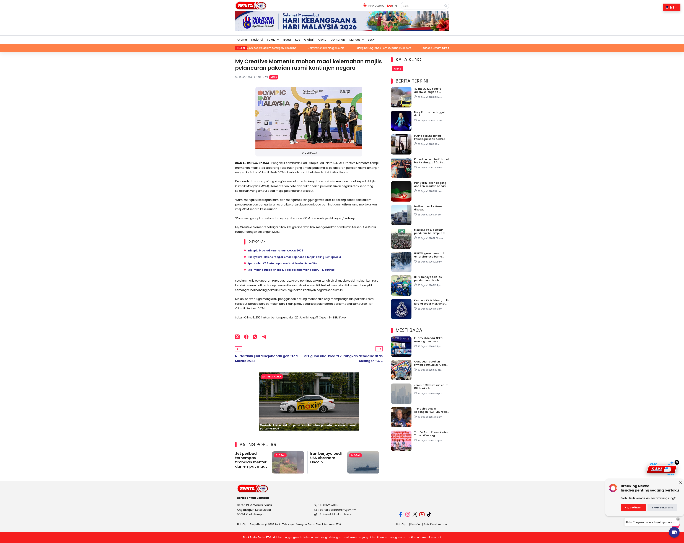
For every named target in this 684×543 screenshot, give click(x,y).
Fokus (271, 40)
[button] (273, 40)
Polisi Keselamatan (435, 524)
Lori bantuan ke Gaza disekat (428, 208)
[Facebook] (246, 336)
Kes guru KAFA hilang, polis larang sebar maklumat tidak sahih (431, 302)
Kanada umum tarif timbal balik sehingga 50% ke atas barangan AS (420, 48)
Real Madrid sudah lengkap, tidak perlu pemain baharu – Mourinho (291, 270)
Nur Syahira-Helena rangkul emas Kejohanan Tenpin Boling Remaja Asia (294, 257)
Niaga (287, 40)
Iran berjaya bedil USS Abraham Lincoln (326, 458)
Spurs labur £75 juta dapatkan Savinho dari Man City (282, 263)
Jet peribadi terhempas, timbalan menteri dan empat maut (251, 460)
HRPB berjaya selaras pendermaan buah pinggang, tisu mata (428, 278)
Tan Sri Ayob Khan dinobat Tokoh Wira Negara (431, 434)
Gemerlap (338, 40)
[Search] (446, 5)
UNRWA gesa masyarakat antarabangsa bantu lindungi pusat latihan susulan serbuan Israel (431, 255)
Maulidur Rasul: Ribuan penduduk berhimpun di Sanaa (429, 231)
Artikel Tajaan (271, 376)
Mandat (354, 40)
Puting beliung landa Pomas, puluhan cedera (338, 48)
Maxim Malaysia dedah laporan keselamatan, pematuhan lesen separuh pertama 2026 (308, 426)
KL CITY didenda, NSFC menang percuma (428, 339)
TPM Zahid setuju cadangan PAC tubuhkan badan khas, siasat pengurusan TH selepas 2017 (430, 410)
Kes (297, 40)
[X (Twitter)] (237, 336)
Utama (242, 40)
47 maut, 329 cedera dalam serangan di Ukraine (427, 90)
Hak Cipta (402, 524)
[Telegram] (264, 336)
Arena (322, 40)
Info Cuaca (376, 5)
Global (309, 40)
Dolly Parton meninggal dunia (281, 48)
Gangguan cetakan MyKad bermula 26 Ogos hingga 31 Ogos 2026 (430, 363)
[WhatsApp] (255, 336)
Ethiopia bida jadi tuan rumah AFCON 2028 (275, 250)
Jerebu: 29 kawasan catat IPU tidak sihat (431, 387)
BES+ (371, 40)
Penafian (415, 524)
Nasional (257, 40)
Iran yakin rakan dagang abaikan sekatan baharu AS (430, 184)
